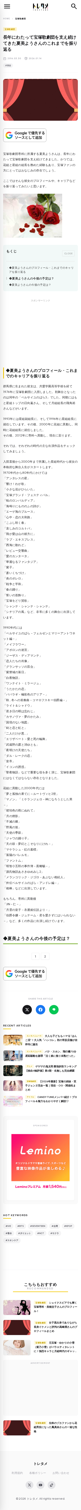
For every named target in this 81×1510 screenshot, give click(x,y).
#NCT (40, 1233)
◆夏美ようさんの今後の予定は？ (31, 278)
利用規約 (17, 1473)
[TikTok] (51, 1485)
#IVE (8, 1226)
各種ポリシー (37, 1473)
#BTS (20, 1226)
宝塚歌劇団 (10, 29)
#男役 (8, 65)
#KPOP (68, 1226)
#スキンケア (12, 1240)
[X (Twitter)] (29, 1485)
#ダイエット (24, 1233)
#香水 (9, 1233)
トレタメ (40, 1463)
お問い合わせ (60, 1473)
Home (6, 18)
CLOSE (68, 253)
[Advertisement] (40, 337)
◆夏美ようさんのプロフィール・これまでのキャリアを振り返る (41, 269)
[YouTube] (40, 1485)
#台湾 (55, 1226)
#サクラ (54, 1233)
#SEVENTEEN (37, 1226)
